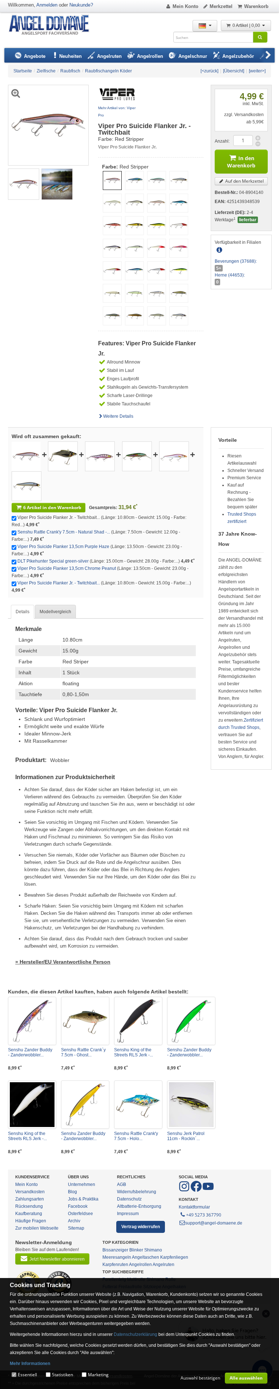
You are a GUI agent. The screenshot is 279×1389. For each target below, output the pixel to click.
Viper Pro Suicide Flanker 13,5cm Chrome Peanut (66, 568)
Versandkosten (30, 1191)
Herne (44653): (230, 275)
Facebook (78, 1206)
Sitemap (76, 1228)
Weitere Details (118, 416)
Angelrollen (140, 1264)
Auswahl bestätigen (200, 1378)
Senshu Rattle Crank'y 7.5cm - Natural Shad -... (63, 532)
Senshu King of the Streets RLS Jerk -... (133, 1052)
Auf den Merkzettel (244, 181)
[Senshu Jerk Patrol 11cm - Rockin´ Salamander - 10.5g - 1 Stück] (191, 1104)
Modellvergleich (55, 611)
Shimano (153, 1250)
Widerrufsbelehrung (136, 1191)
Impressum (128, 1213)
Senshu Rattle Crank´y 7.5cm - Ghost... (83, 1052)
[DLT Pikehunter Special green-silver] (137, 456)
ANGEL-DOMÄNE (52, 25)
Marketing (98, 1375)
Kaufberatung (28, 1213)
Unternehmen (81, 1184)
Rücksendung (29, 1206)
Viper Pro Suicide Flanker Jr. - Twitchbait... (58, 583)
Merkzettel (221, 6)
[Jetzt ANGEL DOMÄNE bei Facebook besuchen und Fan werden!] (185, 1190)
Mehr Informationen (30, 1363)
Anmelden (46, 5)
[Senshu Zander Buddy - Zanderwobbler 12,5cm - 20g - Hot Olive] (85, 1104)
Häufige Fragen (30, 1220)
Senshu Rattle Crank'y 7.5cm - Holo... (136, 1136)
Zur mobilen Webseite (36, 1228)
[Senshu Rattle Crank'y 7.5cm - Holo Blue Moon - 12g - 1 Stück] (138, 1104)
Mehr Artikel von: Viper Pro (117, 111)
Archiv (74, 1220)
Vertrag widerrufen (140, 1226)
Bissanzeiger (115, 1250)
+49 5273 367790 (203, 1215)
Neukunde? (81, 5)
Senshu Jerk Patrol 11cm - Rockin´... (186, 1136)
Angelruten (163, 1264)
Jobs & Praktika (83, 1199)
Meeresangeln (116, 1257)
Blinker (136, 1250)
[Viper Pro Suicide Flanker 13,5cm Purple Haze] (100, 456)
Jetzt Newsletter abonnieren (57, 1259)
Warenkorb (256, 6)
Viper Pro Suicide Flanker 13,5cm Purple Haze (63, 546)
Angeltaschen (145, 1257)
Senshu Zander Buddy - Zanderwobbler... (30, 1052)
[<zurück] (209, 71)
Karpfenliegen (174, 1257)
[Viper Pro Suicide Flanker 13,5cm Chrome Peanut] (174, 456)
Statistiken (62, 1375)
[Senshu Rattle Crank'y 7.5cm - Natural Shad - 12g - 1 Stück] (63, 456)
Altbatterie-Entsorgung (139, 1206)
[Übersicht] (233, 71)
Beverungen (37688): (236, 261)
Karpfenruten (115, 1264)
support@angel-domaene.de (213, 1223)
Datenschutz (129, 1199)
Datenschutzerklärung (135, 1334)
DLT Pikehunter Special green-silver (53, 561)
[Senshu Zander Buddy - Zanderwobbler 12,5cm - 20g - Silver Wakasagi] (32, 1021)
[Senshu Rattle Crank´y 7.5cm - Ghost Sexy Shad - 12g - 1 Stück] (85, 1021)
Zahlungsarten (29, 1199)
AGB (121, 1184)
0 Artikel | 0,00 (246, 25)
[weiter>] (257, 71)
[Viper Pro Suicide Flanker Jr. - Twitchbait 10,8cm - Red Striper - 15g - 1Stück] (23, 183)
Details (22, 611)
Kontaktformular (194, 1207)
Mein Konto (185, 6)
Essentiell (27, 1375)
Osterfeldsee (80, 1213)
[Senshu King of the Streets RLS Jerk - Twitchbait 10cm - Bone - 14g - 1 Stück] (32, 1104)
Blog (72, 1191)
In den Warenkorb (241, 162)
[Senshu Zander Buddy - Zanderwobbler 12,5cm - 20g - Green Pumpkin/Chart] (191, 1021)
